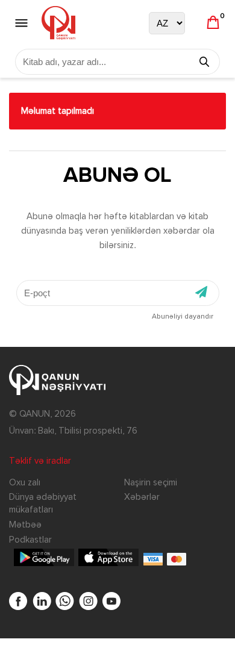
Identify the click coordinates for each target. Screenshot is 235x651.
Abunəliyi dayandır (182, 316)
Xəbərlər (142, 497)
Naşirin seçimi (150, 482)
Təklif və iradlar (40, 461)
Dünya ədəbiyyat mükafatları (43, 503)
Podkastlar (30, 539)
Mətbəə (25, 524)
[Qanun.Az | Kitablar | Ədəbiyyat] (58, 23)
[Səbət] (213, 23)
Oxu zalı (24, 482)
